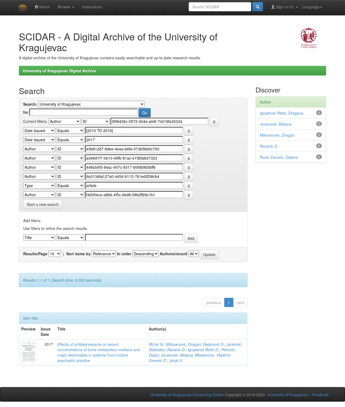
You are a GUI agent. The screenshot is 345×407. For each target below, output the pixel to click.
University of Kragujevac (287, 394)
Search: (30, 104)
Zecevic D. (158, 360)
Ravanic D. (176, 349)
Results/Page (35, 253)
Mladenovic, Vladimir (212, 355)
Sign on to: (285, 6)
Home (44, 6)
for (25, 112)
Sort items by (78, 253)
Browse (64, 6)
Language (310, 6)
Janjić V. (176, 360)
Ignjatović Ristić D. (203, 349)
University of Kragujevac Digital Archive (59, 70)
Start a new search (43, 204)
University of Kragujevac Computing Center (187, 394)
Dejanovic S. (213, 344)
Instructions (92, 6)
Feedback (320, 394)
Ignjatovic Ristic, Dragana (281, 113)
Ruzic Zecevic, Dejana (279, 157)
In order (124, 253)
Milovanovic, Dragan (183, 344)
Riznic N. (156, 344)
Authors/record (173, 253)
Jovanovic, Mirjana (177, 355)
